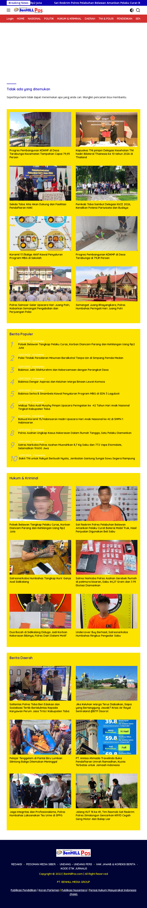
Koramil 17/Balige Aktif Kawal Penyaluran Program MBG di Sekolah (36, 256)
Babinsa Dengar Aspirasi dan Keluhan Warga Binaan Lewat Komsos (61, 381)
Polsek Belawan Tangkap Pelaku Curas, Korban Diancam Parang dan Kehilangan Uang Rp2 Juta (76, 346)
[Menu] (9, 10)
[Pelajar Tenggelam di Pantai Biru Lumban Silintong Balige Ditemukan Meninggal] (40, 737)
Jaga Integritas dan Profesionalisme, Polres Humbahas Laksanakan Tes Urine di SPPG (37, 813)
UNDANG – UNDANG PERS (76, 864)
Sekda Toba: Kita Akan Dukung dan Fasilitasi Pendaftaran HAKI (38, 206)
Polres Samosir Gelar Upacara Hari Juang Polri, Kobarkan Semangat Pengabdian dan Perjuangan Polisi (40, 308)
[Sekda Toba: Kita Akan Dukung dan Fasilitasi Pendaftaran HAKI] (40, 183)
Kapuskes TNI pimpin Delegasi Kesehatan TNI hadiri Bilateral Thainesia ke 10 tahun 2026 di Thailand (105, 154)
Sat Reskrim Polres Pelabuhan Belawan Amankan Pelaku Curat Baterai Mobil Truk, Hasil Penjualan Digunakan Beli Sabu (106, 528)
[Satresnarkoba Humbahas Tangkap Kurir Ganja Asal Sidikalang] (40, 557)
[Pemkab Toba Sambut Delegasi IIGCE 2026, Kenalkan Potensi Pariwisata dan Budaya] (106, 183)
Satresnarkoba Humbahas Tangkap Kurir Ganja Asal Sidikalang (40, 580)
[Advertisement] (73, 51)
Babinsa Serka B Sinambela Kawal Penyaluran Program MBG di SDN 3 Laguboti (69, 393)
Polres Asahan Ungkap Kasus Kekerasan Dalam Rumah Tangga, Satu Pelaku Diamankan (74, 433)
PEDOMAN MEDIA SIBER (41, 864)
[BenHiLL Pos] (28, 10)
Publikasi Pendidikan (24, 890)
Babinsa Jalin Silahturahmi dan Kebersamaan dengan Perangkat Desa (63, 370)
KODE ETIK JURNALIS (74, 868)
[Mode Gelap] (132, 10)
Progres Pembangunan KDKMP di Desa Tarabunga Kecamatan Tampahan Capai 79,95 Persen (40, 154)
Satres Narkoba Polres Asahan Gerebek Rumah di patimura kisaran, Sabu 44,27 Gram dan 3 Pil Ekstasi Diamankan (106, 582)
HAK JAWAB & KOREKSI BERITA (115, 864)
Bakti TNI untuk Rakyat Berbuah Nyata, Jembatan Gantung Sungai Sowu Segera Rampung (77, 458)
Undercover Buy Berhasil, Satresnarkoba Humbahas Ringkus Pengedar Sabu (102, 633)
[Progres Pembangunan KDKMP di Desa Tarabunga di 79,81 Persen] (106, 233)
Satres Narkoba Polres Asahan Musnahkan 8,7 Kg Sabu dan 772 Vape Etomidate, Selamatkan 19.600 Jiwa (70, 446)
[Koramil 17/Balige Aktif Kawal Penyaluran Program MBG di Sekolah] (40, 233)
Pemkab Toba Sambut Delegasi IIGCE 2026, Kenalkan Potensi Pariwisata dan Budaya (103, 206)
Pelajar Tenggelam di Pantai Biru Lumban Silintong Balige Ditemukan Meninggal (36, 759)
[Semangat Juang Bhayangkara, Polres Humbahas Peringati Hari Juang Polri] (106, 283)
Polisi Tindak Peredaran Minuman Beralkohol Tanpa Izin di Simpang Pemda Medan (70, 358)
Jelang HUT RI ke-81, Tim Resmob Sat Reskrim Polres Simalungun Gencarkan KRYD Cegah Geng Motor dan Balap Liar (105, 815)
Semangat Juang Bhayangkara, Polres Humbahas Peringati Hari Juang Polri (100, 306)
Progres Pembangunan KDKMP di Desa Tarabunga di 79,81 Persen (100, 256)
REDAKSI (16, 864)
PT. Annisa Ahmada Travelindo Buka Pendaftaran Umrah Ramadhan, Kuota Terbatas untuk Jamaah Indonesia (100, 761)
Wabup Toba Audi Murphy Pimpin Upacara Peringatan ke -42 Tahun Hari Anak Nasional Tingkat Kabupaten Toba (74, 407)
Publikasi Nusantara (74, 890)
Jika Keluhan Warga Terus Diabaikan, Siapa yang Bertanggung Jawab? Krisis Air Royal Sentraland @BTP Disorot (104, 708)
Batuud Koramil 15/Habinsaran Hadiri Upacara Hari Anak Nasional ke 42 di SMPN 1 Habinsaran (70, 420)
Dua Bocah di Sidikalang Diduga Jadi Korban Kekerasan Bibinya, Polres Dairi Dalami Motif (38, 633)
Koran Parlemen (49, 890)
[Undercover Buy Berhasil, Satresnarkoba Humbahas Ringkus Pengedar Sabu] (106, 611)
